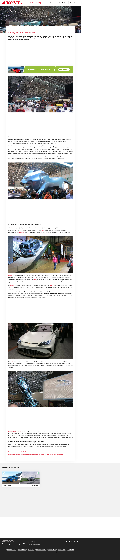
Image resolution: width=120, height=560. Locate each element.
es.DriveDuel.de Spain (61, 549)
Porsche (10, 431)
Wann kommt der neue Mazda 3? (17, 452)
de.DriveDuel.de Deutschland (41, 549)
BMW (14, 431)
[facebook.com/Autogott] (67, 541)
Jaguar (12, 361)
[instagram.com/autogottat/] (72, 541)
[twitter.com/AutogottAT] (69, 541)
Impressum (31, 541)
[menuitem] (53, 2)
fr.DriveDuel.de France (52, 549)
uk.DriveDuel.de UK (71, 549)
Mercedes (13, 227)
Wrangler (21, 232)
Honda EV (52, 285)
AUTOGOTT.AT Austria (22, 549)
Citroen (10, 275)
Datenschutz (31, 543)
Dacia (35, 279)
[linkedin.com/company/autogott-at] (74, 541)
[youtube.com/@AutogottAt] (77, 541)
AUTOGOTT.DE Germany (11, 549)
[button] (63, 3)
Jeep (42, 230)
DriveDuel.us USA (31, 549)
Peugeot (19, 431)
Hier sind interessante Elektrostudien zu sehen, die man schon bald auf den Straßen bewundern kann (35, 454)
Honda (12, 285)
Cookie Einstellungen (34, 544)
